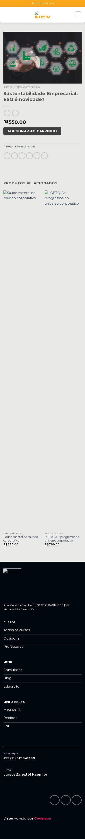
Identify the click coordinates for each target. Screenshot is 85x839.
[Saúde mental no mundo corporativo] (21, 360)
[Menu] (5, 15)
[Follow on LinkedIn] (77, 800)
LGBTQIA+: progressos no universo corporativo (62, 538)
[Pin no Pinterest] (37, 155)
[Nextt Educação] (42, 15)
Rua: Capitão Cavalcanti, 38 (21, 605)
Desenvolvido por (27, 818)
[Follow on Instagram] (66, 800)
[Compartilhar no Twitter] (22, 155)
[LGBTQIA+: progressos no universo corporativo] (63, 360)
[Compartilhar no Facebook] (14, 155)
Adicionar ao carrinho (32, 131)
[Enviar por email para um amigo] (29, 155)
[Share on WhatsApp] (7, 155)
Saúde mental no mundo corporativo (20, 538)
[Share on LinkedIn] (44, 155)
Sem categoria (28, 87)
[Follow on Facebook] (55, 800)
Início (7, 87)
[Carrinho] (78, 14)
